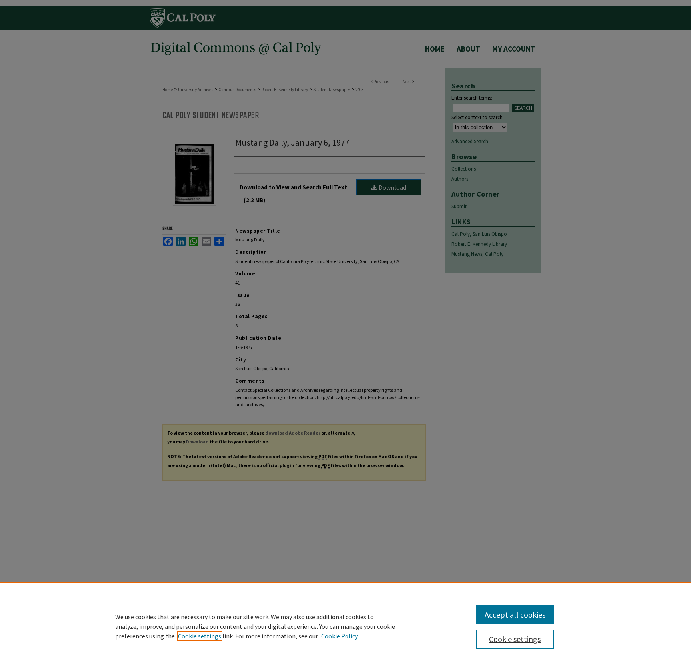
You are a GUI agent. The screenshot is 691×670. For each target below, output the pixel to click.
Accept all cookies (515, 615)
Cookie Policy (339, 636)
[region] (345, 626)
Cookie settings (199, 636)
